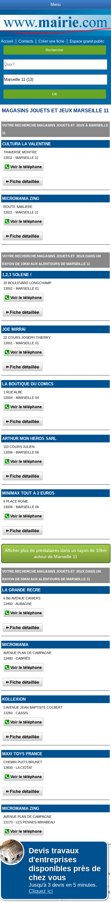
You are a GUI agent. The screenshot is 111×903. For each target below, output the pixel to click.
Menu (55, 4)
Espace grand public (87, 41)
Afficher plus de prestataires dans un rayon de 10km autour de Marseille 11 (56, 553)
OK (54, 94)
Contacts (25, 41)
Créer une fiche (51, 41)
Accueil (7, 41)
